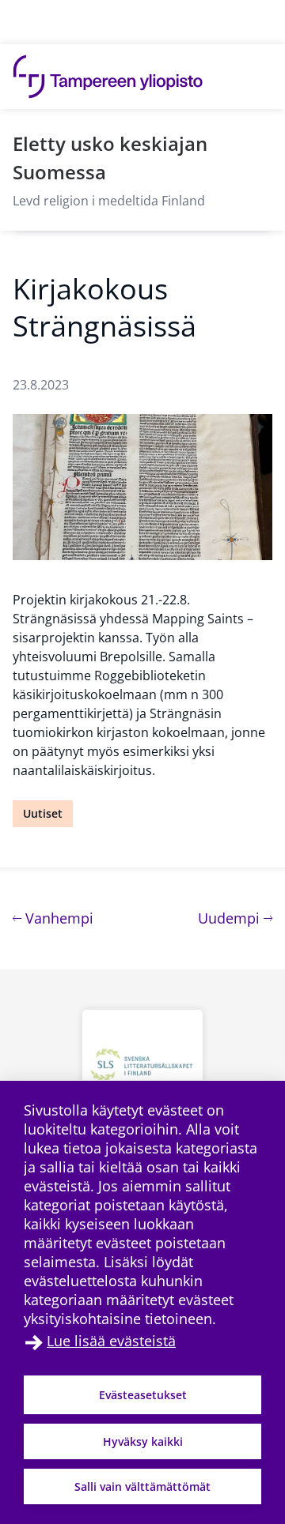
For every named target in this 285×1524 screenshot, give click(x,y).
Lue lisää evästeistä (111, 1340)
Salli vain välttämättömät (142, 1486)
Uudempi (235, 918)
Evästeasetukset (143, 1394)
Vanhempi (57, 918)
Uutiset (43, 813)
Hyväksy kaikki (143, 1441)
